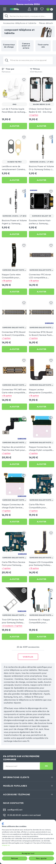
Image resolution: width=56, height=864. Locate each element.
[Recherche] (6, 16)
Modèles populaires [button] (15, 785)
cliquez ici (6, 845)
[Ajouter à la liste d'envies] (23, 79)
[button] (41, 115)
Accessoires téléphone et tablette (19, 23)
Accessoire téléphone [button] (16, 794)
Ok (46, 766)
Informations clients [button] (16, 777)
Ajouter (14, 126)
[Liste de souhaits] (41, 9)
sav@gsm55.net (14, 809)
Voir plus (28, 657)
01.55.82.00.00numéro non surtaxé (24, 815)
